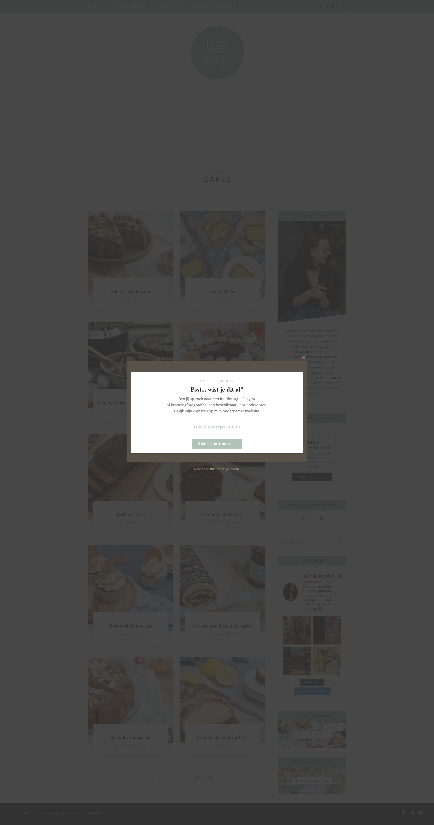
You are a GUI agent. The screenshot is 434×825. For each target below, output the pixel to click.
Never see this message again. (217, 469)
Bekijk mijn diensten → (217, 443)
